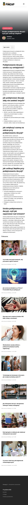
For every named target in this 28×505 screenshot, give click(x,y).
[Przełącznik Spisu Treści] (11, 47)
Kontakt (5, 492)
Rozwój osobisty (7, 28)
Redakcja (9, 264)
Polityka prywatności (8, 496)
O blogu (5, 494)
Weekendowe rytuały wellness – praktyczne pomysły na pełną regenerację (12, 346)
